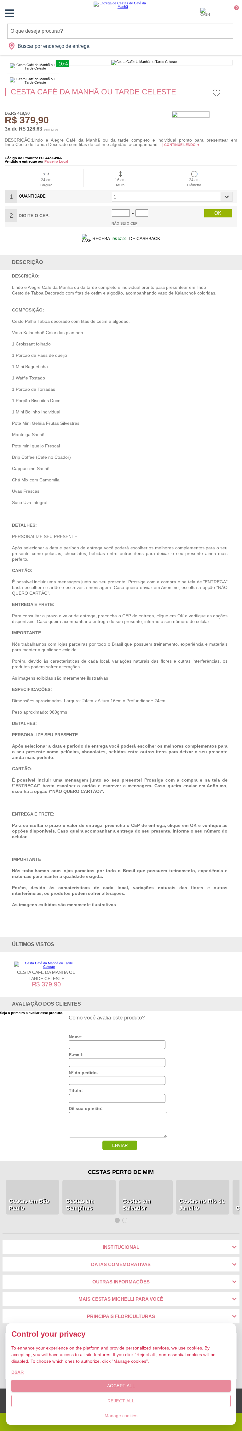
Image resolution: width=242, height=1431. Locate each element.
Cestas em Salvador (136, 1204)
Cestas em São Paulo (29, 1204)
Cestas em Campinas (80, 1204)
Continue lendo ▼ (182, 145)
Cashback (205, 12)
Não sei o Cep (124, 223)
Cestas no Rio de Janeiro (202, 1204)
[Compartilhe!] (235, 94)
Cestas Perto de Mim (121, 1172)
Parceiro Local (56, 161)
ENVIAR (120, 1145)
